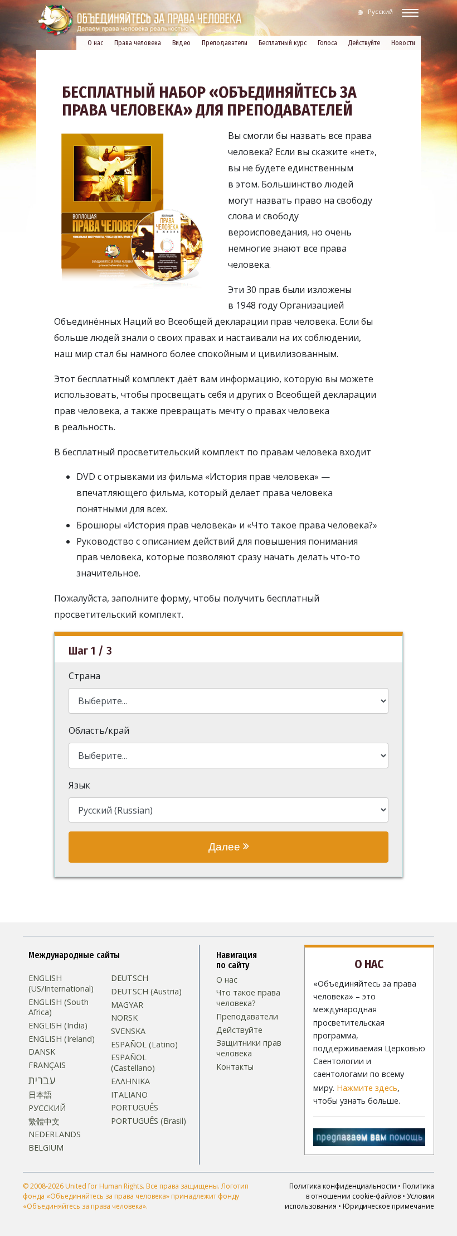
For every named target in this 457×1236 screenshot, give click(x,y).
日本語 (40, 1095)
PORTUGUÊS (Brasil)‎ (148, 1121)
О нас (95, 43)
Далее (225, 847)
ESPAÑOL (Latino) (144, 1045)
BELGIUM (46, 1148)
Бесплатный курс (283, 43)
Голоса (327, 43)
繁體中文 (44, 1122)
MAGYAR (127, 1005)
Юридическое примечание (388, 1206)
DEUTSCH (129, 978)
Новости (403, 43)
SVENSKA (128, 1031)
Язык (79, 785)
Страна (84, 676)
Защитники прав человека (248, 1048)
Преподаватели (224, 43)
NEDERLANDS (54, 1134)
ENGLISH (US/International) (61, 983)
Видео (181, 43)
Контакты (235, 1067)
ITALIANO (129, 1095)
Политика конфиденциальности (342, 1186)
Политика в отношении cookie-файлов (370, 1191)
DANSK (41, 1052)
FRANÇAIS (47, 1065)
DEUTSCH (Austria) (146, 992)
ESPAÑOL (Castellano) (133, 1062)
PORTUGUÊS (134, 1108)
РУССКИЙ (47, 1108)
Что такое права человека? (248, 998)
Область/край (99, 730)
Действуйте (364, 43)
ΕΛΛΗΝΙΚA (130, 1081)
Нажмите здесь (367, 1088)
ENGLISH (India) (57, 1026)
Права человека (137, 43)
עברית (41, 1080)
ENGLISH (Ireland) (61, 1039)
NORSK (124, 1018)
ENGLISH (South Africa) (58, 1007)
